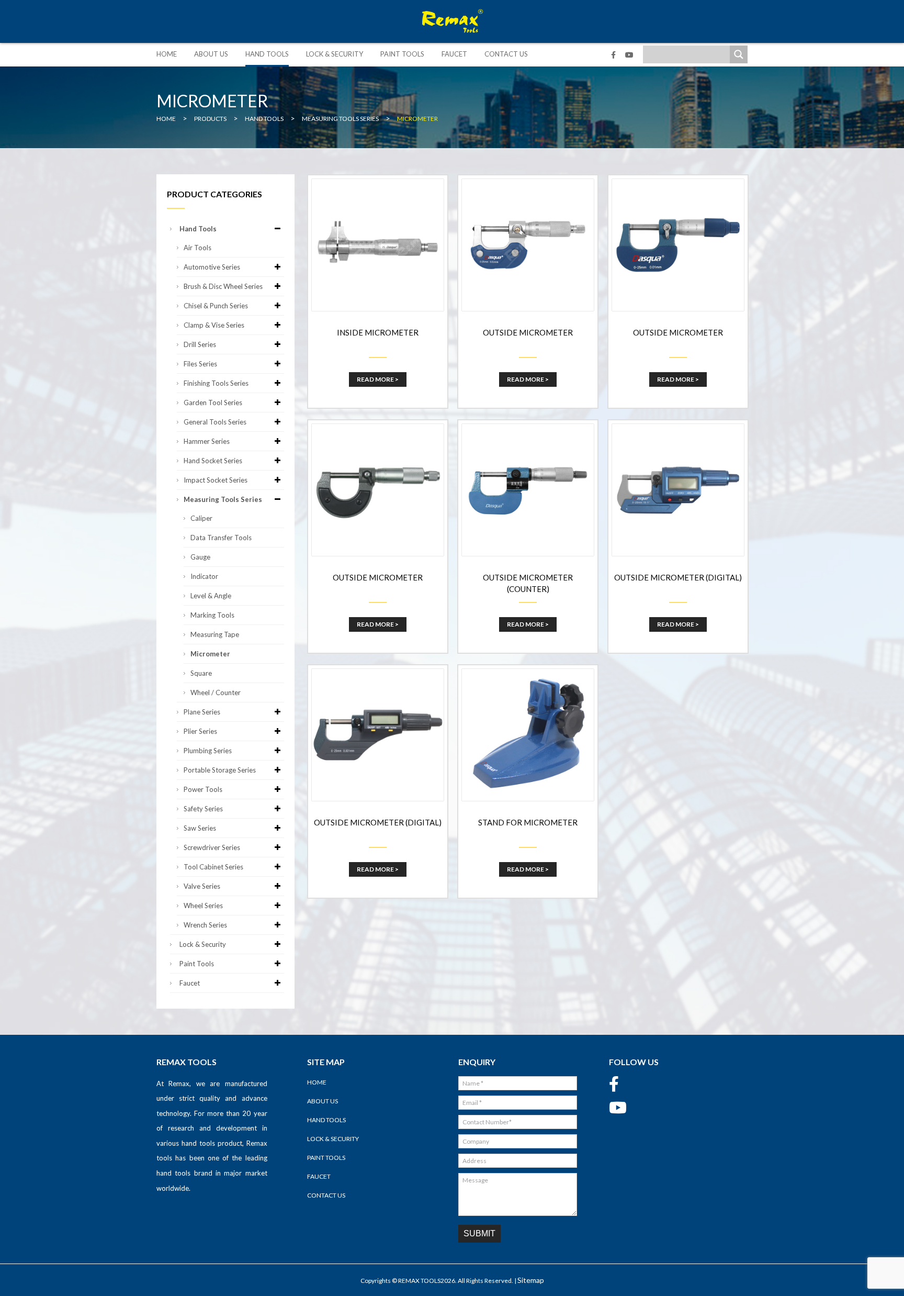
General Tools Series (215, 422)
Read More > (378, 379)
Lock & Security (334, 54)
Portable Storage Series (220, 770)
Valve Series (202, 886)
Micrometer (210, 654)
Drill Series (200, 344)
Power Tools (203, 789)
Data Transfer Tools (221, 537)
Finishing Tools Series (216, 383)
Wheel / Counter (215, 692)
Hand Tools (267, 54)
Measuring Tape (214, 634)
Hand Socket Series (213, 460)
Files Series (200, 364)
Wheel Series (203, 905)
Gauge (200, 557)
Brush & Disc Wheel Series (223, 286)
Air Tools (197, 247)
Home (166, 54)
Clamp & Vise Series (214, 325)
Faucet (454, 54)
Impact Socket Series (215, 480)
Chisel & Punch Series (216, 305)
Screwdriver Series (212, 847)
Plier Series (200, 731)
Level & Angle (210, 595)
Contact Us (506, 54)
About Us (211, 54)
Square (201, 673)
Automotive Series (212, 267)
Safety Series (203, 809)
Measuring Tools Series (223, 499)
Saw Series (200, 828)
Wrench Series (205, 925)
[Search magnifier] (739, 54)
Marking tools (212, 615)
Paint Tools (402, 54)
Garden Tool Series (213, 402)
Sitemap (530, 1280)
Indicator (204, 576)
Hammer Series (207, 441)
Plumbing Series (208, 750)
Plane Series (202, 712)
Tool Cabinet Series (213, 867)
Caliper (201, 518)
